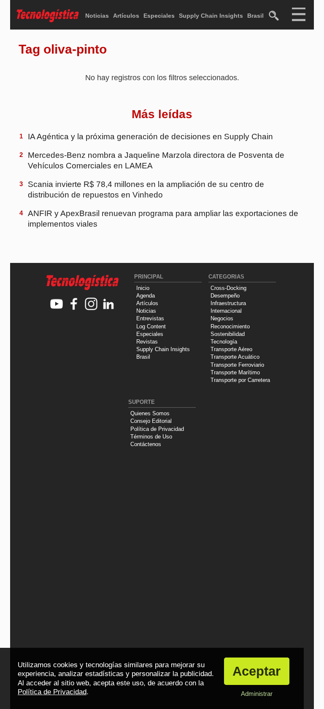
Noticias (97, 15)
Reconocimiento (230, 326)
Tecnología (224, 341)
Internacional (226, 311)
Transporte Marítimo (235, 372)
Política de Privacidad (157, 429)
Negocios (222, 318)
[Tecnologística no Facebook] (74, 304)
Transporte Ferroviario (237, 365)
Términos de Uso (151, 436)
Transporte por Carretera (240, 380)
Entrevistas (150, 318)
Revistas (147, 341)
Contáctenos (145, 444)
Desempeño (225, 295)
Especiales (159, 15)
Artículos (126, 15)
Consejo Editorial (151, 421)
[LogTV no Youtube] (56, 304)
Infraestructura (228, 303)
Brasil (255, 15)
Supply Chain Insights (211, 15)
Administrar (257, 693)
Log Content (151, 326)
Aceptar (256, 671)
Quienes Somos (150, 413)
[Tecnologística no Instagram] (91, 304)
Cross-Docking (228, 288)
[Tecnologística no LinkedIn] (108, 304)
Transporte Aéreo (231, 349)
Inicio (142, 288)
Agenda (145, 295)
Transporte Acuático (235, 357)
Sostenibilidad (228, 334)
